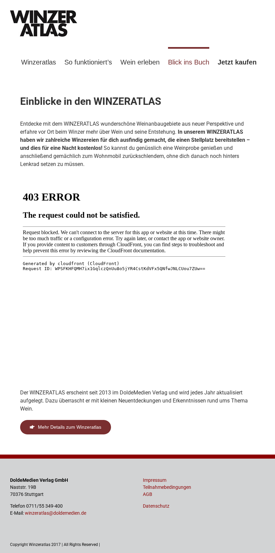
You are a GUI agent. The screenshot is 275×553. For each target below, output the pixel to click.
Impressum (154, 480)
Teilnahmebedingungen (167, 487)
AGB (147, 494)
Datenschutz (156, 506)
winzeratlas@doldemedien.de (55, 513)
